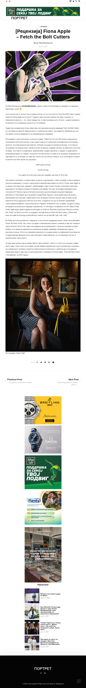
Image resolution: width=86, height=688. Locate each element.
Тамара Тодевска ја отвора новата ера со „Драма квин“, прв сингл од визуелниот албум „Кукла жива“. (50, 626)
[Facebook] (6, 1)
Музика (44, 26)
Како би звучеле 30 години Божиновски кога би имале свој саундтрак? (43, 554)
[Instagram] (10, 1)
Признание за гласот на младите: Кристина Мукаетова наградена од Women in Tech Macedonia (50, 641)
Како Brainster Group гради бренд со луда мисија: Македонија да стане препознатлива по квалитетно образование (50, 610)
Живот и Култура (44, 531)
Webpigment (60, 684)
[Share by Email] (53, 362)
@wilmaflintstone (28, 106)
